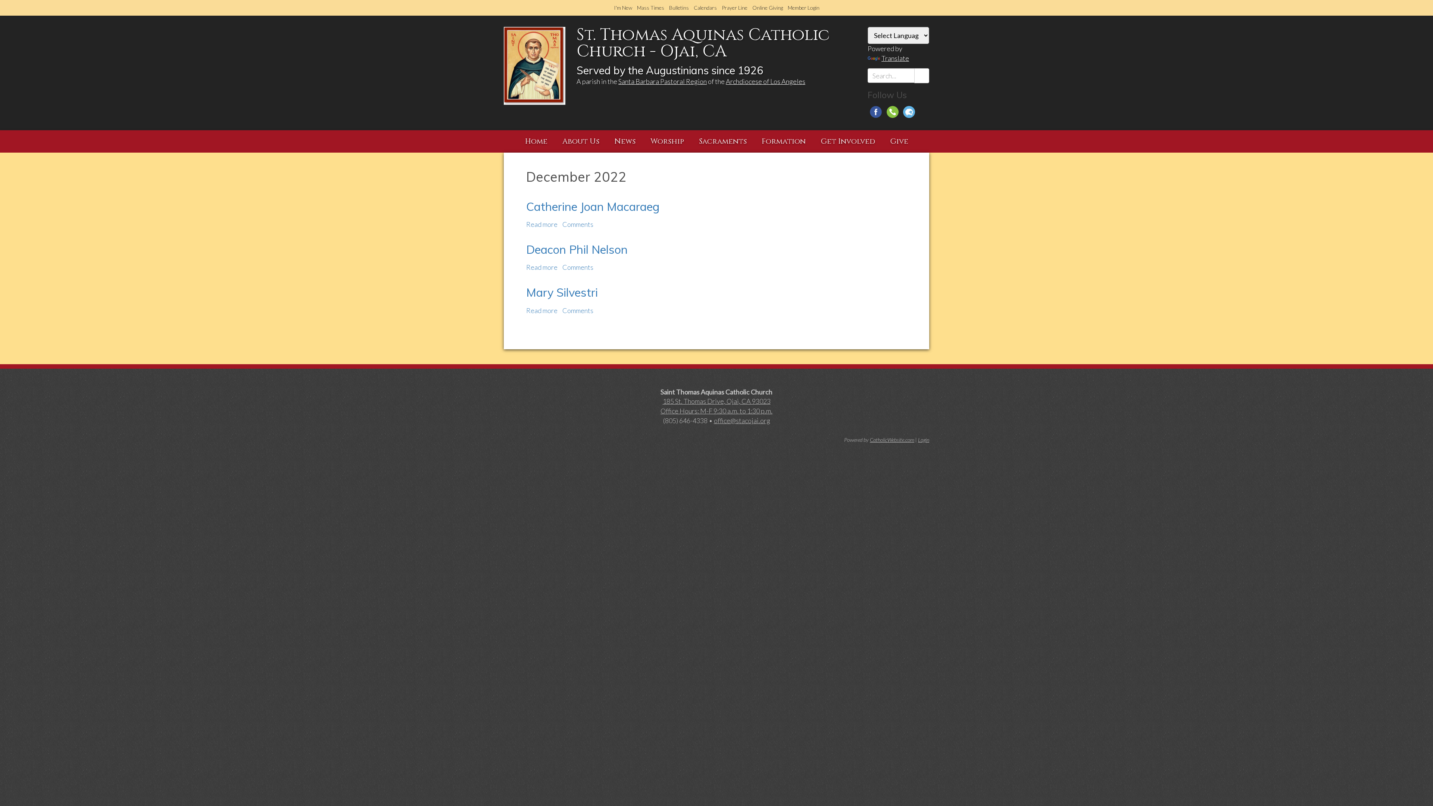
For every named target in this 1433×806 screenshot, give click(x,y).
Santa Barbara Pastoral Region (662, 81)
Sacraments (723, 141)
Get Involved (848, 141)
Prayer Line (734, 7)
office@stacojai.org (742, 420)
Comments (577, 224)
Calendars (705, 7)
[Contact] (893, 112)
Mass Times (650, 7)
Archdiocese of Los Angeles (765, 81)
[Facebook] (876, 112)
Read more (542, 224)
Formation (784, 141)
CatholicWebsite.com (892, 440)
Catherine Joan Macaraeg (592, 206)
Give (899, 141)
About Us (580, 141)
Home (536, 141)
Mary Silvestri (562, 292)
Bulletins (679, 7)
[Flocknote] (909, 112)
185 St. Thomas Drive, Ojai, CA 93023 (717, 401)
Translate (895, 58)
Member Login (803, 7)
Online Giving (767, 7)
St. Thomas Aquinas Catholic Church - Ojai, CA (703, 43)
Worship (667, 141)
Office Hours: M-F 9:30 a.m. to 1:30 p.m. (716, 411)
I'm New (623, 7)
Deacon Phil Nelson (577, 249)
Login (923, 440)
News (625, 141)
